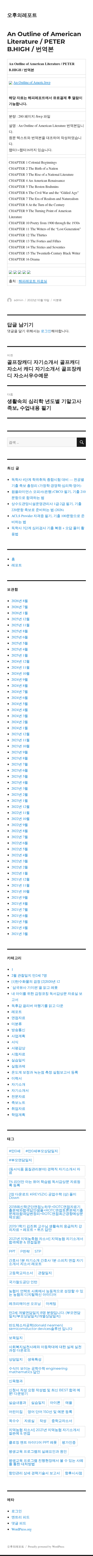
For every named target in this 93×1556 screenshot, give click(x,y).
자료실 (29, 1421)
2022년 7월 (19, 836)
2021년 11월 (20, 885)
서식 (14, 1042)
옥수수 (14, 1421)
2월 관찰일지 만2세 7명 (29, 975)
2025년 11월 (20, 625)
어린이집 (16, 1412)
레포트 (16, 565)
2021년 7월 (19, 909)
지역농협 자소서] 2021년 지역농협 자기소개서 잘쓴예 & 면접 (44, 1431)
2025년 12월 (20, 619)
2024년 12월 (20, 661)
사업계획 (18, 1036)
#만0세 (15, 1151)
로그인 (46, 331)
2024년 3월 (19, 715)
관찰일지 (45, 1273)
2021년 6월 (19, 915)
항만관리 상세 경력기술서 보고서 (34, 1473)
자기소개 (18, 1084)
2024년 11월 (20, 667)
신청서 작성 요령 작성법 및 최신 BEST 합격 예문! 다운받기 (44, 1392)
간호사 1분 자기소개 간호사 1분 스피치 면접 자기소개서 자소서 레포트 (46, 1262)
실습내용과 (17, 1403)
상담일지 (16, 1359)
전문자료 (18, 1096)
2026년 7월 (19, 606)
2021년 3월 (19, 933)
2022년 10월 (20, 818)
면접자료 (18, 1017)
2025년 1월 (19, 655)
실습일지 (18, 1060)
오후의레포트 (22, 15)
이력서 (16, 1078)
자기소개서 (20, 1090)
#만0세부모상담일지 (42, 1151)
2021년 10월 (20, 891)
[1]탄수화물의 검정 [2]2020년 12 (35, 981)
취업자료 (18, 1108)
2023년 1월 (19, 800)
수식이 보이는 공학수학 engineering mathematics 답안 (38, 1370)
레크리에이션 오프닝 (25, 1304)
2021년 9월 (19, 897)
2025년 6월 (19, 637)
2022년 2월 (19, 867)
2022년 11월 (20, 812)
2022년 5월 (19, 849)
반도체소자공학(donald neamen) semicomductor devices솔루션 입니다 (40, 1327)
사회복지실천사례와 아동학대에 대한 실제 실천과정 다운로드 (45, 1348)
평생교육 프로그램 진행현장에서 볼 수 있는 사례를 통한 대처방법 (46, 1462)
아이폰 (55, 1403)
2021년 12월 (20, 879)
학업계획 (18, 1114)
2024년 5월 (19, 703)
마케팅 (51, 1304)
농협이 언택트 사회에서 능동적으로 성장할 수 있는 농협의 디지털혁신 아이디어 (46, 1293)
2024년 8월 (19, 685)
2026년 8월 (19, 600)
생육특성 (35, 1359)
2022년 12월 (20, 806)
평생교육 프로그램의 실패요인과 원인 (38, 1451)
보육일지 (16, 1338)
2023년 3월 (19, 788)
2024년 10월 (20, 673)
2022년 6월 (19, 842)
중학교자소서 (61, 1421)
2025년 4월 (19, 649)
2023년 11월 (20, 740)
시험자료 (18, 1054)
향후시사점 (73, 1473)
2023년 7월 (19, 764)
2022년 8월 (19, 830)
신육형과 (16, 1381)
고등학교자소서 (21, 1273)
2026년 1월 (19, 612)
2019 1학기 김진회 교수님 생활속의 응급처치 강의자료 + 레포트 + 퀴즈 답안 (45, 1228)
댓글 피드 (18, 1523)
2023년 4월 (19, 782)
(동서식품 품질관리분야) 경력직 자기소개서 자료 (44, 1171)
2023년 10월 (20, 746)
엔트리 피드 (20, 1517)
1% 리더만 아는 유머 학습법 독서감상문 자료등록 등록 (44, 1183)
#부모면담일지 (20, 1160)
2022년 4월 (19, 855)
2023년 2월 (19, 794)
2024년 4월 (19, 709)
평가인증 (69, 1442)
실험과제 (18, 1066)
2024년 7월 (19, 691)
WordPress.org (21, 1529)
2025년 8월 (19, 631)
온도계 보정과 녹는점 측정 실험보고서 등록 (44, 1072)
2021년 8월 (19, 903)
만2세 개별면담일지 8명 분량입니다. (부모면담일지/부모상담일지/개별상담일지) (44, 1314)
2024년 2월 (19, 721)
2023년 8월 (19, 758)
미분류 (57, 300)
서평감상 (18, 1048)
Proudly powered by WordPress (46, 1546)
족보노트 (18, 1102)
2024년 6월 (19, 697)
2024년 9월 (19, 679)
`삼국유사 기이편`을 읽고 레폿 (34, 987)
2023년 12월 (20, 734)
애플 (68, 1403)
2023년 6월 (19, 770)
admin (18, 300)
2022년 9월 (19, 824)
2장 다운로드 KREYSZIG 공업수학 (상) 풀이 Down (42, 1196)
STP (38, 1251)
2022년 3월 (19, 861)
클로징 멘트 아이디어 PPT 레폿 (33, 1442)
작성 (43, 1421)
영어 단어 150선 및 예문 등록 (50, 1412)
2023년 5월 (19, 776)
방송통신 (18, 1029)
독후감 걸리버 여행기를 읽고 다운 (37, 1005)
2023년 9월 (19, 752)
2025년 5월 (19, 643)
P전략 (25, 1251)
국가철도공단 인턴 (23, 1282)
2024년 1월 (19, 727)
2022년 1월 (19, 873)
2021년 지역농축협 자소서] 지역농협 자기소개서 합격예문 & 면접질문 (46, 1240)
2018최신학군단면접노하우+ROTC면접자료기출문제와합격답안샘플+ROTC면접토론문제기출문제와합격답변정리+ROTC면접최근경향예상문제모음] (46, 1212)
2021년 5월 (19, 921)
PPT (12, 1251)
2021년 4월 (19, 927)
